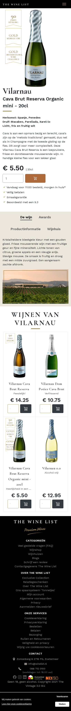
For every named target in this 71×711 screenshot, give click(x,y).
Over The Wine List (35, 586)
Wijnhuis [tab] (53, 229)
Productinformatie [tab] (25, 229)
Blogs (35, 558)
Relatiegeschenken (35, 582)
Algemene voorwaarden (35, 598)
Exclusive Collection (35, 577)
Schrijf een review (35, 562)
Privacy (35, 602)
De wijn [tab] (26, 217)
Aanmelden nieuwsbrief (36, 606)
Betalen (35, 630)
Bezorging (35, 634)
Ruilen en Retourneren (36, 638)
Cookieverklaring (35, 618)
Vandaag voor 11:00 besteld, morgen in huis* (36, 187)
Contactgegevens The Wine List (35, 566)
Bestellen (35, 626)
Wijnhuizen (35, 554)
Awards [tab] (45, 217)
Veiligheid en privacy (35, 643)
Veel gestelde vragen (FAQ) (35, 545)
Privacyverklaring (35, 622)
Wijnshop (35, 549)
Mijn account (35, 594)
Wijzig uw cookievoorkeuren (35, 647)
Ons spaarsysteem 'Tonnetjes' (35, 590)
